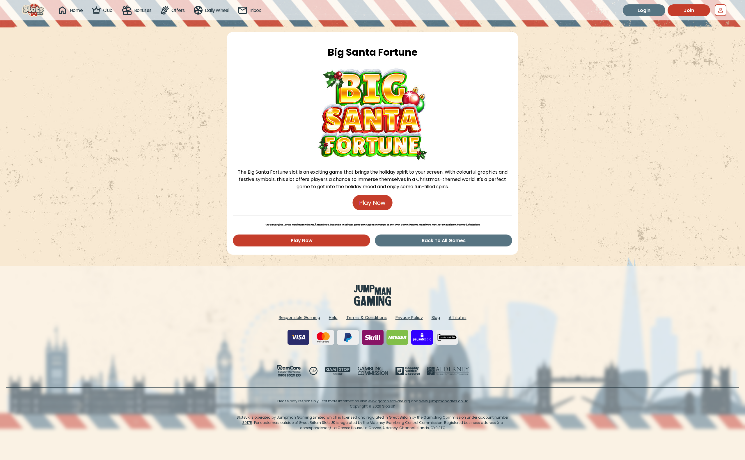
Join (689, 10)
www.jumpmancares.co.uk (443, 401)
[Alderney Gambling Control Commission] (448, 371)
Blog (436, 317)
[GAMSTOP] (338, 371)
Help (333, 317)
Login (644, 10)
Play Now (302, 240)
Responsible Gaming (299, 317)
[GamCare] (289, 371)
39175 (247, 422)
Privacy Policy (409, 317)
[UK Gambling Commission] (373, 371)
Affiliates (457, 317)
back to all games (444, 240)
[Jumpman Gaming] (372, 304)
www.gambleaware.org (389, 401)
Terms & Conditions (366, 317)
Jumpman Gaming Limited (301, 417)
